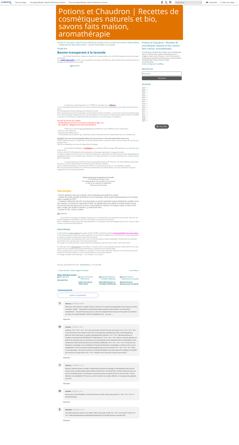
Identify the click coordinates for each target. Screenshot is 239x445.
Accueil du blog (147, 62)
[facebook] (162, 2)
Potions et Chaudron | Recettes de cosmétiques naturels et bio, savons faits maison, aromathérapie (98, 43)
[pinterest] (170, 2)
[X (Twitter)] (166, 2)
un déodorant (112, 107)
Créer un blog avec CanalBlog (152, 64)
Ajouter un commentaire (78, 295)
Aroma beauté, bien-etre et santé (72, 45)
